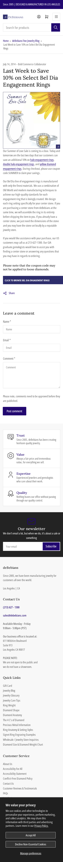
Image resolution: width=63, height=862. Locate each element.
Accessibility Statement (14, 774)
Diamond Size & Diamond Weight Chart (23, 744)
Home (6, 41)
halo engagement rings (42, 160)
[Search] (55, 27)
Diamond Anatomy (12, 715)
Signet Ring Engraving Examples (19, 735)
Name (7, 321)
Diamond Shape (11, 710)
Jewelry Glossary (11, 695)
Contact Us (8, 783)
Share (12, 293)
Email (7, 340)
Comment (9, 358)
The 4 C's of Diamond (13, 720)
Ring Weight (9, 705)
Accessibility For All (12, 769)
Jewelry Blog (9, 690)
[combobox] (31, 27)
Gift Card (7, 686)
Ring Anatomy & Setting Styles (18, 730)
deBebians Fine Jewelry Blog (25, 41)
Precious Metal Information (17, 725)
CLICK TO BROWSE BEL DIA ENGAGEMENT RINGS (27, 280)
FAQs (5, 793)
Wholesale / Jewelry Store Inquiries (21, 740)
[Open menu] (56, 16)
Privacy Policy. (41, 826)
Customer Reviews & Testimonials (20, 788)
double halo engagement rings (18, 164)
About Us (7, 764)
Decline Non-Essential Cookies (30, 844)
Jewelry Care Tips (11, 700)
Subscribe (51, 546)
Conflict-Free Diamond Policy (17, 778)
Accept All (31, 835)
